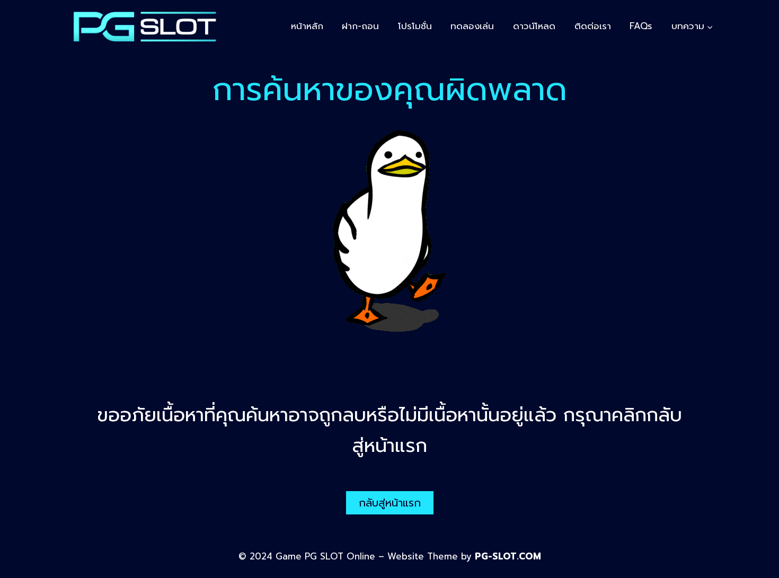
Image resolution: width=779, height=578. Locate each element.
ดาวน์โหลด (534, 26)
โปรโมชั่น (415, 26)
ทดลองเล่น (472, 26)
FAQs (641, 26)
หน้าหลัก (307, 26)
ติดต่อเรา (592, 26)
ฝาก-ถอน (360, 26)
